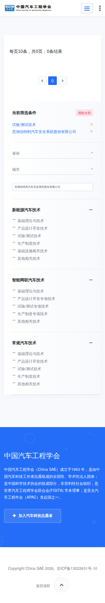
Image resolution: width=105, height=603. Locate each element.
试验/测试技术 (29, 235)
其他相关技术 (29, 258)
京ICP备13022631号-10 (77, 568)
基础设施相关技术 (33, 250)
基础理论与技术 (31, 220)
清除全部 (84, 112)
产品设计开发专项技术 (36, 298)
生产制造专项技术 (33, 313)
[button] (52, 153)
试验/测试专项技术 (33, 306)
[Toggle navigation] (87, 8)
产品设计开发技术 (33, 228)
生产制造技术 (29, 243)
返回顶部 (43, 586)
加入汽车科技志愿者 (35, 515)
